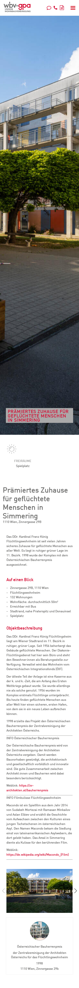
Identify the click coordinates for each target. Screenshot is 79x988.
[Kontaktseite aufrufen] (49, 7)
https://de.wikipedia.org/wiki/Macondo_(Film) (37, 854)
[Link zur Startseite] (17, 7)
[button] (75, 891)
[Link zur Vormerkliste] (62, 7)
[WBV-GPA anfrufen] (55, 7)
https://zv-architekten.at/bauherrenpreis (27, 787)
